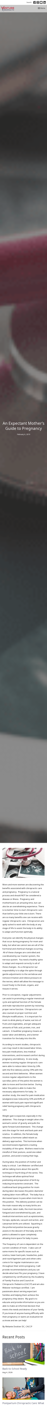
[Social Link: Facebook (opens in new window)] (34, 2)
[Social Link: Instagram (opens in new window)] (38, 2)
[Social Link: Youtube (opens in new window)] (41, 2)
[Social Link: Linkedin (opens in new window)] (44, 2)
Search (29, 2)
